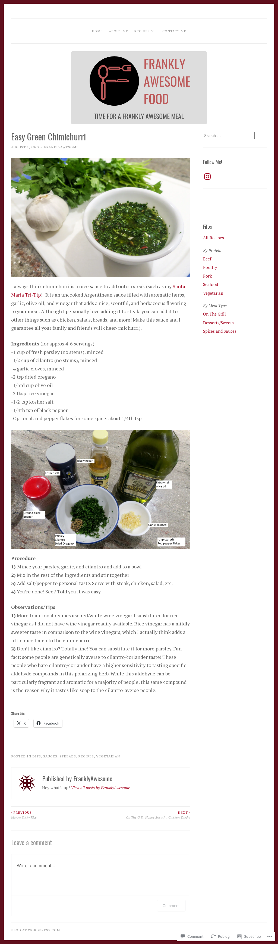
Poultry (210, 267)
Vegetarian (108, 756)
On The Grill (214, 314)
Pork (207, 276)
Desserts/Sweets (218, 322)
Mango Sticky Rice (24, 814)
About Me (118, 31)
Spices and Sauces (219, 331)
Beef (207, 259)
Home (97, 31)
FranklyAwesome (61, 147)
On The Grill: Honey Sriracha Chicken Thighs (158, 814)
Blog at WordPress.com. (36, 930)
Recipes (142, 31)
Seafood (210, 284)
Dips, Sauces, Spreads (54, 756)
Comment (171, 905)
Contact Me (174, 31)
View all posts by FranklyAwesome (100, 787)
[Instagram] (207, 176)
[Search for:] (229, 135)
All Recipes (213, 237)
